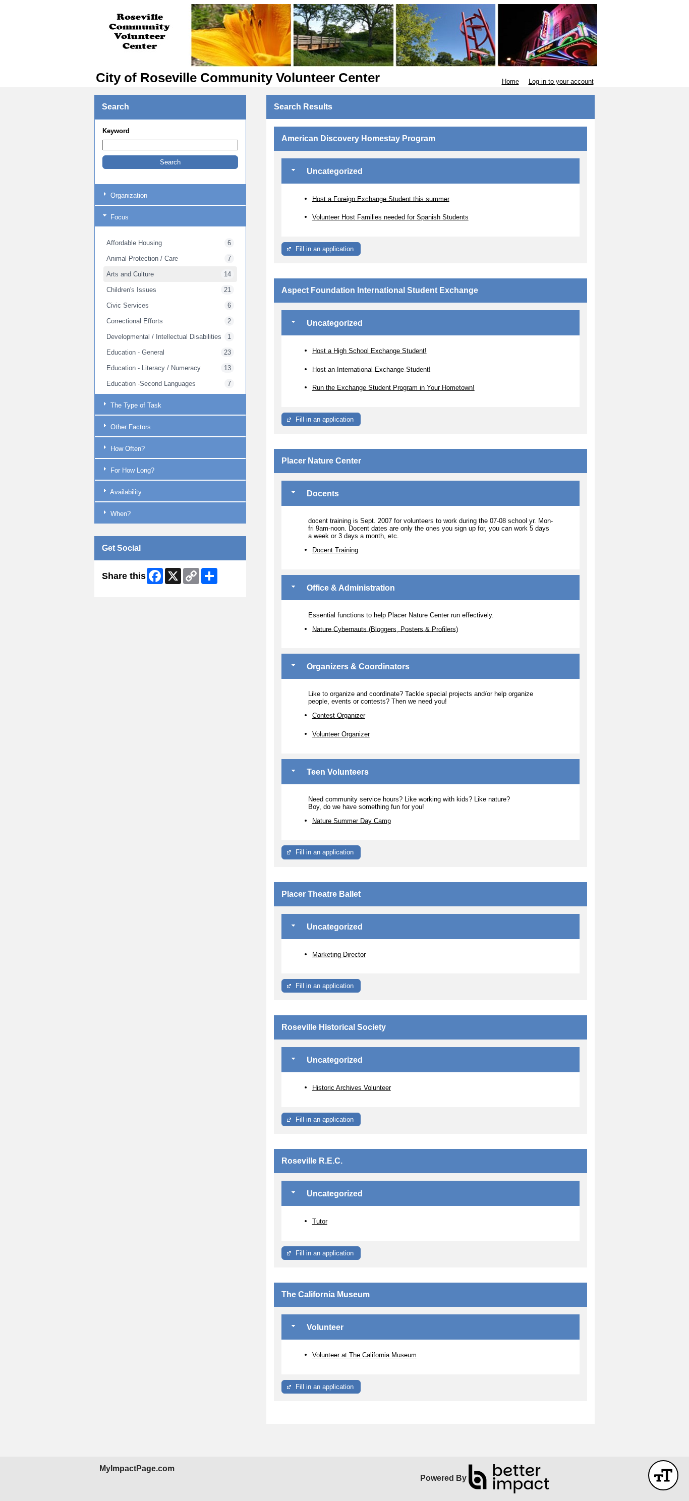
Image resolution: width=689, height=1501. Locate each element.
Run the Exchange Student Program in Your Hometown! (393, 387)
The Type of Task (134, 405)
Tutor (319, 1221)
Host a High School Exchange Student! (369, 351)
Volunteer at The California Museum (364, 1355)
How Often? (126, 448)
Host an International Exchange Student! (371, 369)
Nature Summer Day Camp (351, 820)
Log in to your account (561, 81)
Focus (118, 217)
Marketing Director (339, 954)
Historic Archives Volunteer (351, 1087)
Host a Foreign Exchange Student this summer (380, 198)
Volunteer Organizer (341, 734)
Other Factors (129, 427)
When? (119, 513)
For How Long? (131, 470)
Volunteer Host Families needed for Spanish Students (390, 217)
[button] (170, 162)
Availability (125, 492)
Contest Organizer (338, 715)
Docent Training (335, 550)
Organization (127, 195)
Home (510, 81)
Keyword (116, 131)
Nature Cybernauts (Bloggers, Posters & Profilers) (385, 628)
